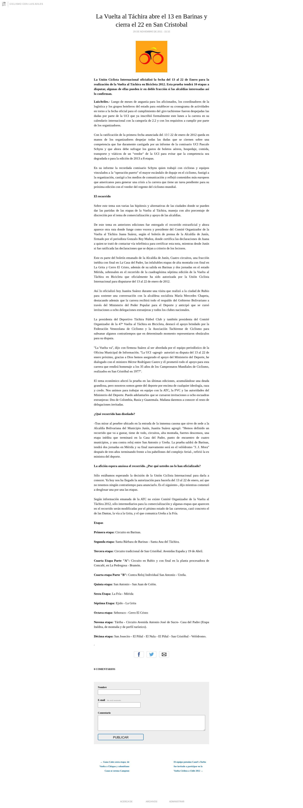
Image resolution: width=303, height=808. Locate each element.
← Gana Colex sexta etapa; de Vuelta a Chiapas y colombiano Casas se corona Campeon (114, 766)
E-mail (109, 700)
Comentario (104, 712)
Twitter (151, 654)
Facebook (139, 654)
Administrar (176, 801)
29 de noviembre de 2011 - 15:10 (151, 31)
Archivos (151, 801)
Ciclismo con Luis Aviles (26, 4)
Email (164, 654)
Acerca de (126, 801)
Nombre (102, 687)
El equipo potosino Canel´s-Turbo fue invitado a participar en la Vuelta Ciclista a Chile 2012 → (190, 766)
